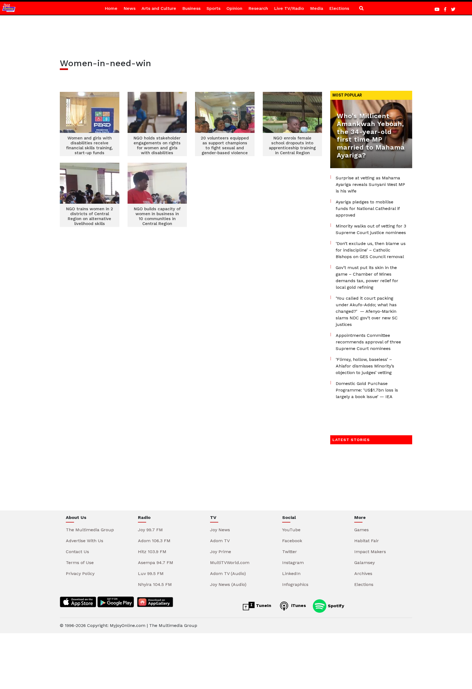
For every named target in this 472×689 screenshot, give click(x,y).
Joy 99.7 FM (150, 529)
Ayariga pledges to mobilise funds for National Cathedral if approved (368, 208)
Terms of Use (80, 562)
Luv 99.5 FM (151, 573)
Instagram (293, 562)
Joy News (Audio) (228, 584)
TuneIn (263, 605)
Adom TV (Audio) (228, 573)
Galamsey (364, 562)
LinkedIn (291, 573)
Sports (213, 8)
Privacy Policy (80, 573)
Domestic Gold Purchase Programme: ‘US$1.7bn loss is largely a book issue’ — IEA (367, 390)
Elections (339, 8)
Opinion (234, 8)
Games (361, 529)
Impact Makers (370, 551)
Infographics (295, 584)
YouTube (291, 529)
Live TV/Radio (289, 8)
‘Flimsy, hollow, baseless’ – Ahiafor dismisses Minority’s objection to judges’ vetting (365, 366)
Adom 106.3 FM (154, 540)
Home (111, 8)
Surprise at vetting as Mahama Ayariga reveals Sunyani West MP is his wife (370, 184)
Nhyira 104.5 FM (155, 584)
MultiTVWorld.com (229, 562)
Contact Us (77, 551)
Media (316, 8)
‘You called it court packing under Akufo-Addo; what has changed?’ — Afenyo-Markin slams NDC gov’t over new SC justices (367, 311)
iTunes (298, 605)
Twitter (289, 551)
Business (191, 8)
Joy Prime (220, 551)
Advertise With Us (84, 540)
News (129, 8)
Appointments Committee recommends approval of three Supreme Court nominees (368, 342)
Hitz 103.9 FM (152, 551)
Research (258, 8)
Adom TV (220, 540)
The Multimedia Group (90, 529)
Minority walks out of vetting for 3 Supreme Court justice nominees (371, 229)
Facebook (292, 540)
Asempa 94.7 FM (155, 562)
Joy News (220, 529)
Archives (363, 573)
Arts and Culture (158, 8)
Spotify (335, 605)
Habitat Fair (366, 540)
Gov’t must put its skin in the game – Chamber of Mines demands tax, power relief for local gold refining (367, 277)
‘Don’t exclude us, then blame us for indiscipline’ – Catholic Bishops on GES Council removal (371, 250)
